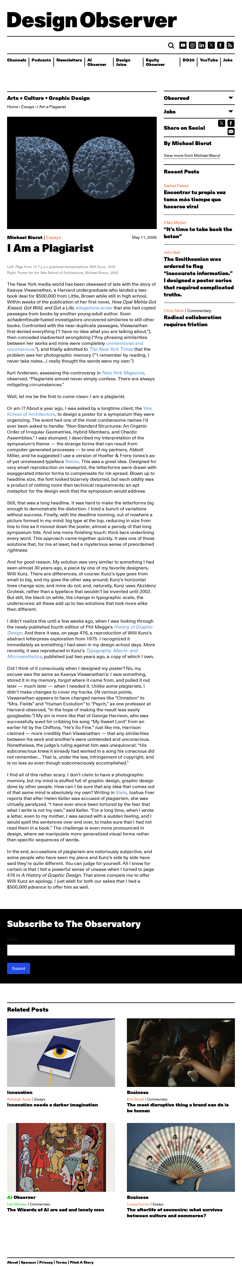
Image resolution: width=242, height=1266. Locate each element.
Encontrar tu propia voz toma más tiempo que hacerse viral (195, 199)
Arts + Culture (25, 97)
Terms (61, 1262)
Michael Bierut (24, 237)
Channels (16, 59)
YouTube (209, 59)
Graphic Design (69, 97)
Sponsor (28, 1262)
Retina (72, 462)
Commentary (199, 310)
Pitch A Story (82, 1262)
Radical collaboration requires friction (192, 321)
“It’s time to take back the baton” (198, 232)
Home (12, 106)
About (12, 1262)
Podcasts (41, 59)
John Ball (172, 252)
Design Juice (123, 62)
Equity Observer (155, 62)
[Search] (171, 45)
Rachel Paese (176, 185)
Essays (27, 106)
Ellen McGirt (175, 222)
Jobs (228, 59)
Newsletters (69, 59)
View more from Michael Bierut (192, 155)
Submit (18, 968)
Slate (121, 793)
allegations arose (94, 308)
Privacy (46, 1262)
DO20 (188, 59)
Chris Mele (174, 310)
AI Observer (96, 62)
